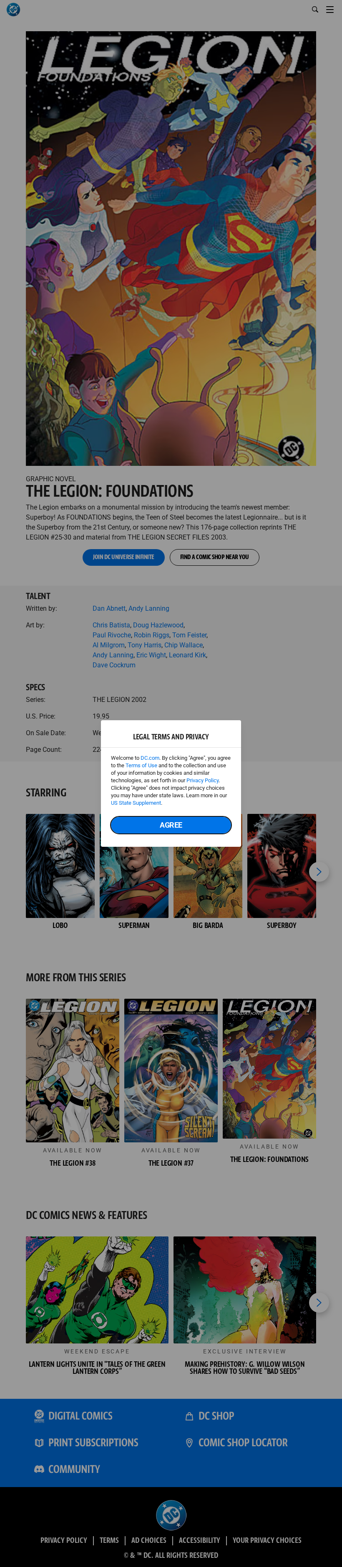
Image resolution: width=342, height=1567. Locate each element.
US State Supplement (136, 803)
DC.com (150, 758)
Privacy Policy (202, 780)
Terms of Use (141, 765)
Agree (171, 825)
